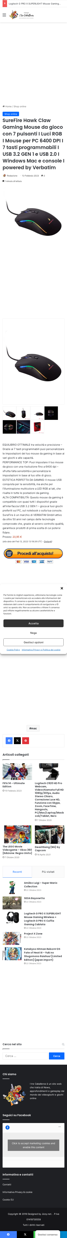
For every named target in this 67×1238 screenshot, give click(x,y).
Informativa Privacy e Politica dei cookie (41, 649)
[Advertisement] (33, 66)
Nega (33, 632)
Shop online (20, 106)
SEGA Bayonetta (34, 898)
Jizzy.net (46, 1214)
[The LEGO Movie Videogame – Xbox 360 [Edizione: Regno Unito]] (17, 834)
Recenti (17, 871)
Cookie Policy (13, 649)
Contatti (7, 1184)
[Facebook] (9, 740)
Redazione (12, 175)
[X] (17, 740)
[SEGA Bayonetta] (12, 902)
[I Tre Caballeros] (21, 15)
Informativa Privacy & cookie (17, 1192)
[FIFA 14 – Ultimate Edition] (17, 771)
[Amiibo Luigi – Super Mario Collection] (12, 887)
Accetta (34, 623)
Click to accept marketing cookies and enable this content (33, 1145)
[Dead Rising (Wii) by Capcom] (49, 834)
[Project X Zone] (12, 938)
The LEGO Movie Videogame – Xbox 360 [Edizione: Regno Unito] (17, 850)
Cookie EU (8, 1199)
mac (34, 728)
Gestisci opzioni (33, 642)
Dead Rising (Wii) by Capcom (47, 848)
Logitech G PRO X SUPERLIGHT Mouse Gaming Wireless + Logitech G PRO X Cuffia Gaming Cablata (42, 919)
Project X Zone (17, 3)
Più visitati (48, 871)
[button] (62, 588)
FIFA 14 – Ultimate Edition (14, 784)
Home (8, 106)
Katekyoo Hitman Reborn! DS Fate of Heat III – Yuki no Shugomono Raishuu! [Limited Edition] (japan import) (43, 954)
